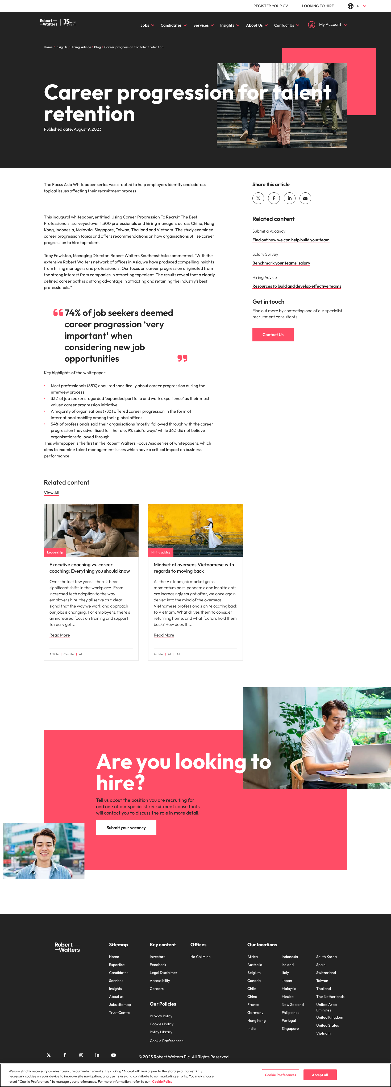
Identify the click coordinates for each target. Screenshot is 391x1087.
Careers (157, 988)
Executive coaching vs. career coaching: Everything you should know (89, 567)
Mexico (288, 996)
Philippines (290, 1012)
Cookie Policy (162, 1081)
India (251, 1028)
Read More (59, 635)
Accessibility (160, 980)
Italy (285, 972)
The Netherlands (330, 996)
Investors (157, 956)
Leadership (55, 552)
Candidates (171, 25)
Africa (252, 956)
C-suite (69, 654)
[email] (305, 198)
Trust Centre (119, 1012)
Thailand (323, 988)
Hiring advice (160, 552)
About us (116, 996)
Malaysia (289, 988)
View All (51, 492)
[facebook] (274, 198)
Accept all (320, 1074)
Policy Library (161, 1032)
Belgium (254, 972)
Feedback (158, 964)
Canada (254, 980)
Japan (287, 980)
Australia (254, 964)
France (253, 1004)
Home (114, 956)
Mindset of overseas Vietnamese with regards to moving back (194, 567)
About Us (254, 25)
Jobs (144, 25)
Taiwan (322, 980)
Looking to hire (318, 5)
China (252, 996)
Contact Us (284, 25)
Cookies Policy (161, 1024)
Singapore (290, 1028)
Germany (255, 1012)
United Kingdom (329, 1017)
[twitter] (258, 198)
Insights (227, 25)
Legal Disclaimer (163, 972)
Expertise (117, 964)
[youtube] (113, 1055)
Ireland (288, 964)
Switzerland (326, 972)
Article (54, 654)
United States (327, 1025)
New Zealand (293, 1004)
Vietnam (323, 1033)
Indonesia (290, 956)
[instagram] (81, 1055)
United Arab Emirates (326, 1007)
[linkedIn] (290, 198)
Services (201, 25)
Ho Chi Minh (200, 956)
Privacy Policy (161, 1016)
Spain (321, 964)
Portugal (289, 1020)
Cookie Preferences (166, 1040)
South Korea (326, 956)
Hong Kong (256, 1020)
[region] (195, 1075)
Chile (251, 988)
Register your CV (270, 5)
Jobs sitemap (120, 1004)
